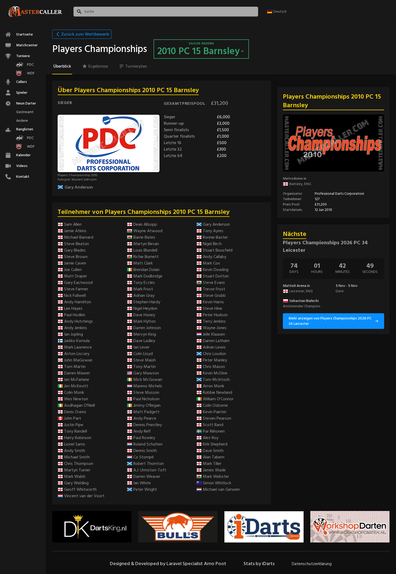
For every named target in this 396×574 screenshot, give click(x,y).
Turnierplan (136, 66)
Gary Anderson (79, 187)
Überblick (62, 66)
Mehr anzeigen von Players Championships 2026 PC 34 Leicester (330, 321)
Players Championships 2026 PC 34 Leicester (325, 246)
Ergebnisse (98, 66)
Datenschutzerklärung (312, 563)
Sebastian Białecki (304, 301)
